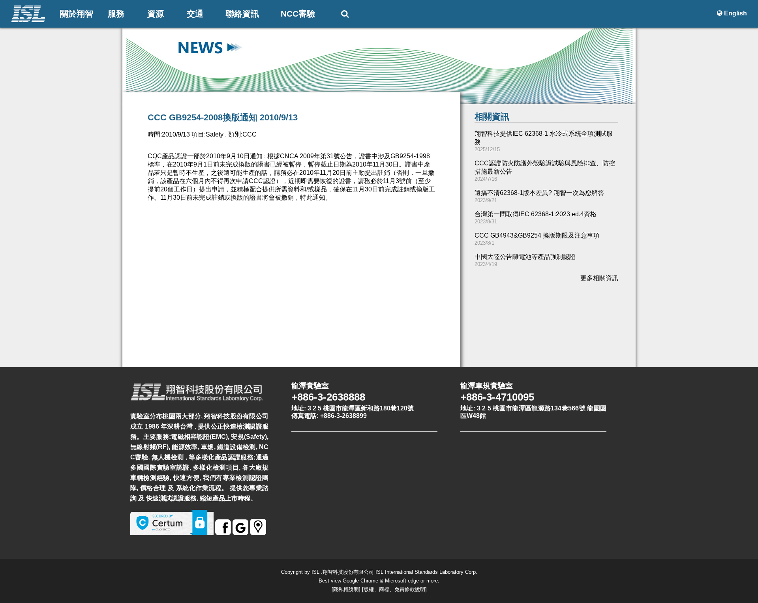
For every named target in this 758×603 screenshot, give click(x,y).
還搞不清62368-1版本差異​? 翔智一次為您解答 (539, 192)
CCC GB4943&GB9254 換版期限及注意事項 (537, 235)
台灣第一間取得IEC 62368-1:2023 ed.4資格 (536, 214)
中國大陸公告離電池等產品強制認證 (525, 256)
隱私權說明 (346, 589)
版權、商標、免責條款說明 (394, 589)
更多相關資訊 (599, 278)
